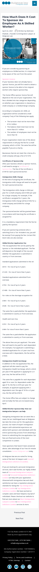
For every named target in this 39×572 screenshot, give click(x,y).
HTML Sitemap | (17, 560)
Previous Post (19, 512)
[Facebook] (9, 567)
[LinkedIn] (23, 567)
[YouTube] (16, 567)
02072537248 (13, 540)
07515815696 (25, 540)
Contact (15, 451)
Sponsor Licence (8, 79)
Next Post (19, 518)
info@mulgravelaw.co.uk (19, 543)
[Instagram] (29, 567)
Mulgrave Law (23, 451)
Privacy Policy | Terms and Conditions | (19, 557)
